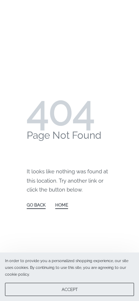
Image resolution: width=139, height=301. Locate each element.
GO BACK (36, 205)
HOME (61, 205)
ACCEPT (70, 289)
